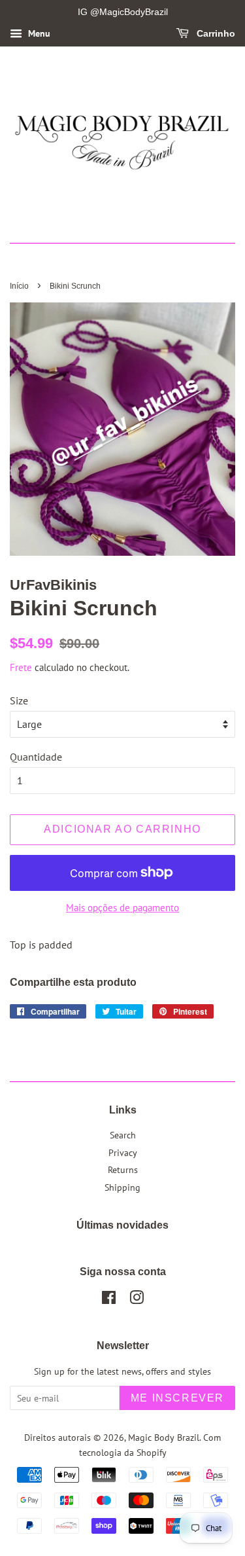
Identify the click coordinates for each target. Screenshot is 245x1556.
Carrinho (214, 33)
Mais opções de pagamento (122, 907)
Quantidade (36, 756)
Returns (123, 1170)
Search (123, 1135)
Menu (37, 33)
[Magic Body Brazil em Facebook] (108, 1300)
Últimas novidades (122, 1225)
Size (19, 700)
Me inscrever (177, 1397)
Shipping (122, 1187)
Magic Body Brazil (163, 1437)
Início (19, 286)
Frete (21, 667)
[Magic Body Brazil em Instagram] (136, 1300)
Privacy (122, 1153)
